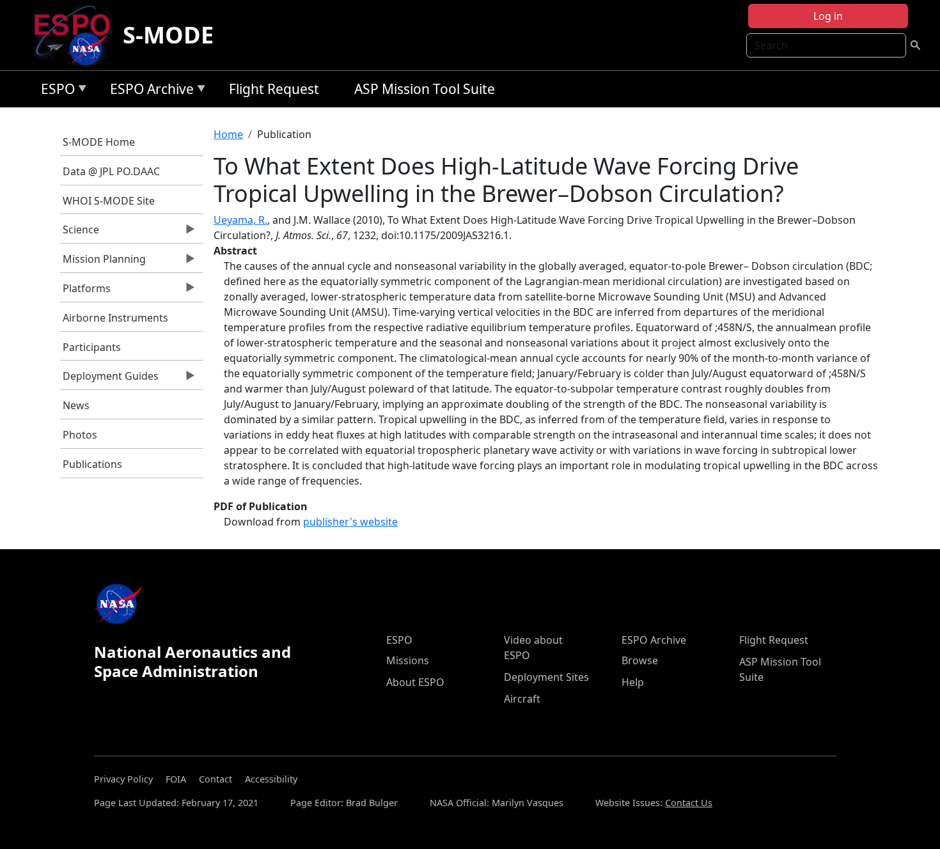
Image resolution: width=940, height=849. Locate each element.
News (76, 405)
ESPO (55, 91)
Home (228, 134)
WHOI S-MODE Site (109, 201)
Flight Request (274, 89)
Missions (407, 660)
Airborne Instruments (115, 318)
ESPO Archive (149, 91)
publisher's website (350, 522)
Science (80, 232)
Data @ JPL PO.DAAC (111, 171)
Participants (92, 347)
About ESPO (415, 682)
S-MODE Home (99, 142)
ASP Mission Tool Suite (424, 89)
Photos (80, 435)
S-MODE (168, 35)
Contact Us (688, 803)
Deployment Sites (546, 677)
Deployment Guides (109, 379)
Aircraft (522, 699)
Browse (640, 660)
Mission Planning (103, 262)
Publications (92, 464)
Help (633, 682)
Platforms (85, 291)
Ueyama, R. (240, 220)
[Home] (77, 35)
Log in (828, 16)
